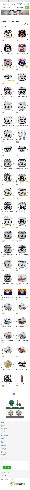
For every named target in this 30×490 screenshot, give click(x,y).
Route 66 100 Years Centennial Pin (7, 154)
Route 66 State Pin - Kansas (22, 125)
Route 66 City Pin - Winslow (8, 197)
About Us (3, 449)
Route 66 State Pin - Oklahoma (22, 110)
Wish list (3, 442)
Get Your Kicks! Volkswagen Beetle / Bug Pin (22, 355)
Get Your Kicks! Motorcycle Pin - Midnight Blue (22, 340)
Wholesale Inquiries (5, 432)
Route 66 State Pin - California (7, 96)
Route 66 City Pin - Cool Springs (7, 240)
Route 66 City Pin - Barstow (22, 168)
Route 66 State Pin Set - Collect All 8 (22, 139)
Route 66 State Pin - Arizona (22, 82)
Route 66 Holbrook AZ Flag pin (7, 297)
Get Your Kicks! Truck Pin (7, 311)
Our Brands (3, 454)
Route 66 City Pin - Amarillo (8, 225)
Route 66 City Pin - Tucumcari (22, 211)
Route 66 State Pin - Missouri (8, 139)
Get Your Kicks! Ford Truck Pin (7, 369)
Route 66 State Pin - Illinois (8, 125)
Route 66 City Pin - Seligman (8, 211)
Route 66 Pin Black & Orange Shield (22, 39)
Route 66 (6, 17)
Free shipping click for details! (15, 1)
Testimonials (4, 452)
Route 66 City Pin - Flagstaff (22, 182)
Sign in (2, 438)
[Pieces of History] (15, 4)
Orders (2, 441)
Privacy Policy (4, 428)
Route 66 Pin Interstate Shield (22, 67)
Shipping (3, 425)
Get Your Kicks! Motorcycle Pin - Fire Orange (7, 340)
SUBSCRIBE (6, 467)
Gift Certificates (4, 455)
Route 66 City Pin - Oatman (8, 254)
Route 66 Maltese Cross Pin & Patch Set (7, 383)
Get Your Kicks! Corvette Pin (22, 326)
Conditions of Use (5, 429)
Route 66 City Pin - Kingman (8, 182)
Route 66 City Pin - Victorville (7, 268)
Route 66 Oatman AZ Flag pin (22, 297)
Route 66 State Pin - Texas (22, 96)
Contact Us (3, 448)
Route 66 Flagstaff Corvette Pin (22, 283)
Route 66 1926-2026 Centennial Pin (22, 154)
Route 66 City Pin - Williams (22, 197)
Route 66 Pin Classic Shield (8, 39)
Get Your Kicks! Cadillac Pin (22, 311)
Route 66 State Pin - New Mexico (7, 110)
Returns (3, 426)
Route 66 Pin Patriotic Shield (22, 53)
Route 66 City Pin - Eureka (8, 283)
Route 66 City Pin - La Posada (22, 225)
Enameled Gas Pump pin (22, 383)
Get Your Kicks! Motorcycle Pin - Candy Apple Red (7, 355)
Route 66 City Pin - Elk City (22, 268)
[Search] (27, 7)
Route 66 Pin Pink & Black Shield (7, 67)
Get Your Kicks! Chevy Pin (8, 326)
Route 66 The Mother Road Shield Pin (7, 82)
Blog (2, 451)
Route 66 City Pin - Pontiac (8, 168)
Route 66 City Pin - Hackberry (22, 254)
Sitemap (3, 431)
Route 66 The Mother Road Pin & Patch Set (22, 369)
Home (2, 18)
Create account (4, 439)
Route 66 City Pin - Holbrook (22, 240)
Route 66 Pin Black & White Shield (7, 53)
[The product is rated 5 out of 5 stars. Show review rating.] (11, 37)
